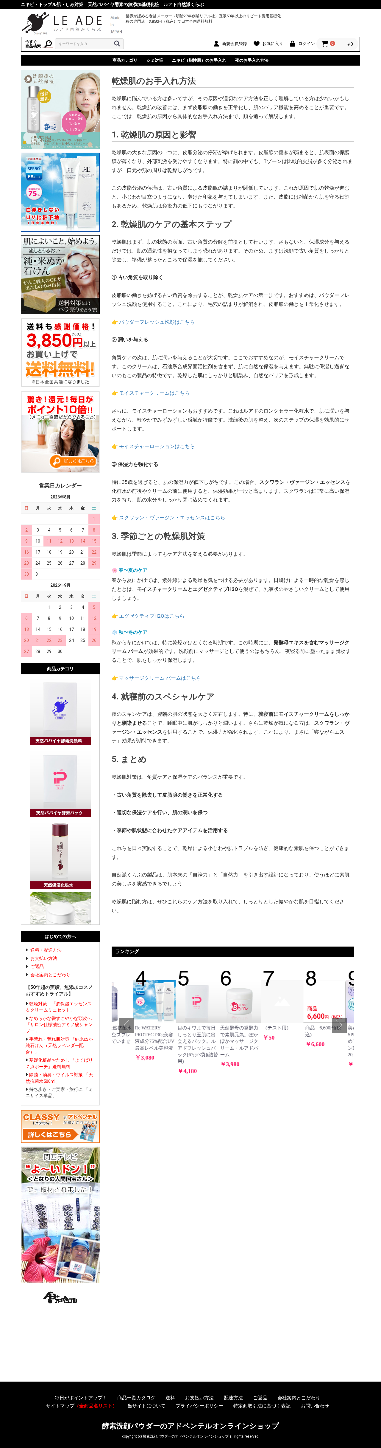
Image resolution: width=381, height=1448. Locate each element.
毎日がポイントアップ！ (81, 1398)
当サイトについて (146, 1406)
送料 (170, 1398)
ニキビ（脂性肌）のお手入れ (199, 60)
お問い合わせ (315, 1406)
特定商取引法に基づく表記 (262, 1406)
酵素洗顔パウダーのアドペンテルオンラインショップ (190, 1426)
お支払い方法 (43, 958)
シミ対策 (154, 60)
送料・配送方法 (46, 950)
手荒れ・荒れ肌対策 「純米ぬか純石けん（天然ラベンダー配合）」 (59, 1046)
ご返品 (37, 966)
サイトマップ (81, 1406)
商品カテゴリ (125, 60)
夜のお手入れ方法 (251, 60)
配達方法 (233, 1398)
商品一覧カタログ (136, 1398)
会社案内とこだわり (50, 975)
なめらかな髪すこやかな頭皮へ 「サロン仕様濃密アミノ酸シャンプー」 (61, 1025)
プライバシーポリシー (199, 1406)
